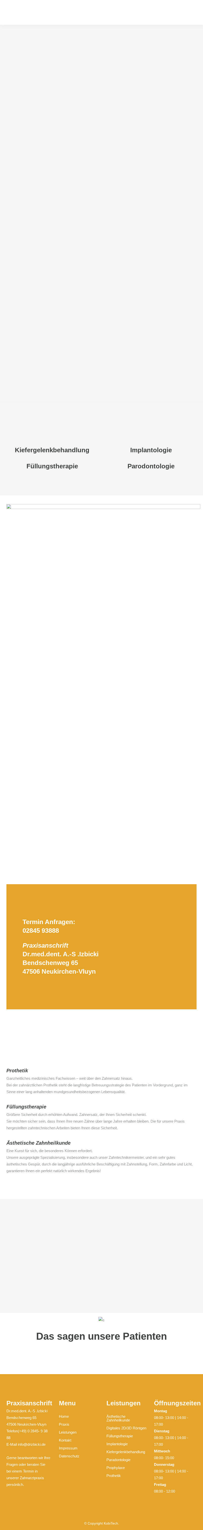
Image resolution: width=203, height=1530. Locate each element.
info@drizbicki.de (32, 1444)
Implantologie (117, 1444)
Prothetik (113, 1475)
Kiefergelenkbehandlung (125, 1452)
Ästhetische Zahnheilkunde (118, 1418)
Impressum (68, 1448)
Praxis (64, 1424)
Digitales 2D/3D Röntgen (126, 1428)
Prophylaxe (115, 1468)
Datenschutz (69, 1456)
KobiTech (111, 1523)
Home (64, 1416)
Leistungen (67, 1432)
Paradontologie (118, 1460)
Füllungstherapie (119, 1436)
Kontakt (65, 1440)
